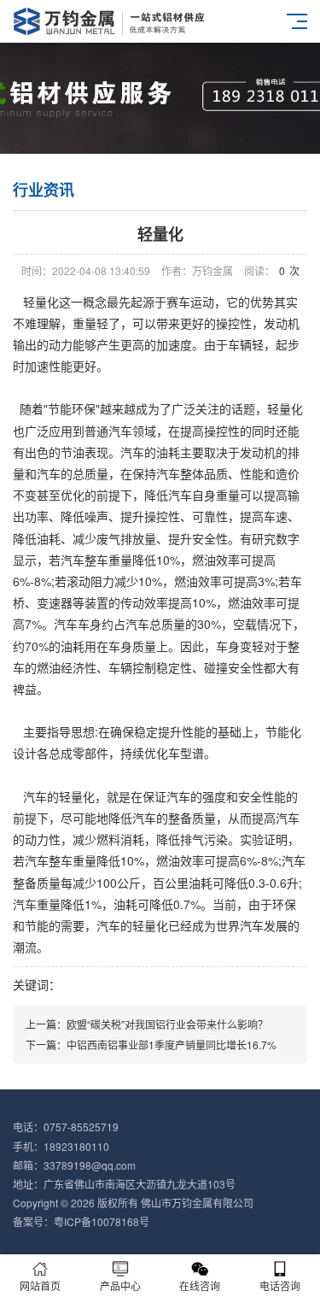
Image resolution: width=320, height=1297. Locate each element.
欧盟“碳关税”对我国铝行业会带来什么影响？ (167, 1024)
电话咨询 (279, 1285)
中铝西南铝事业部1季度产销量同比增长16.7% (171, 1044)
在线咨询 (199, 1285)
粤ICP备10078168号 (101, 1221)
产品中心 (120, 1285)
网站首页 (40, 1285)
